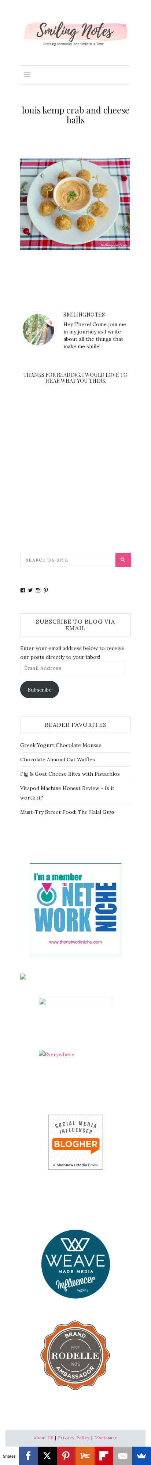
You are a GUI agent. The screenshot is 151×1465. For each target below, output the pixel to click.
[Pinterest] (66, 1456)
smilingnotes (84, 314)
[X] (47, 1456)
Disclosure (105, 1437)
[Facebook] (28, 1456)
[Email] (122, 1456)
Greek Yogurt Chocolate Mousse (61, 745)
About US (44, 1437)
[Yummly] (85, 1456)
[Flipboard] (104, 1456)
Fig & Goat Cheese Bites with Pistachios (70, 774)
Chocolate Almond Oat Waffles (57, 759)
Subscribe (40, 689)
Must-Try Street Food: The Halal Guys (67, 812)
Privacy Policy (74, 1437)
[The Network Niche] (75, 909)
